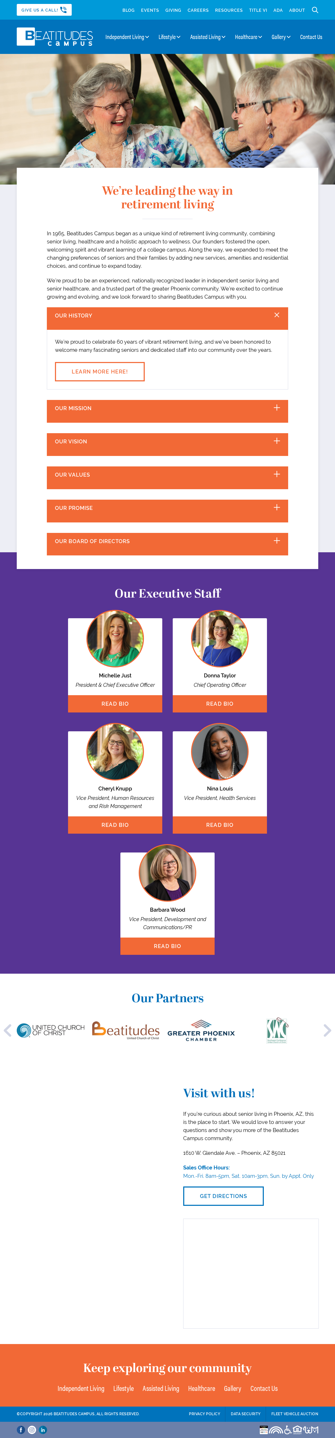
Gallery (279, 36)
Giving (173, 10)
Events (150, 10)
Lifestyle (167, 36)
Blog (128, 10)
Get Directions (223, 1196)
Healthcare (246, 36)
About (297, 10)
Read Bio (115, 704)
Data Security (246, 1414)
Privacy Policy (204, 1414)
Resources (229, 10)
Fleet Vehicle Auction (295, 1414)
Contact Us (311, 36)
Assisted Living (205, 36)
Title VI (258, 10)
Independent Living (124, 36)
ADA (278, 10)
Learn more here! (100, 372)
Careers (198, 10)
